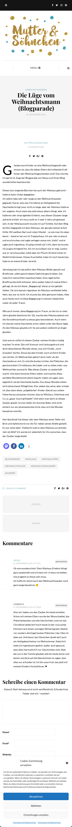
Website (7, 754)
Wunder (10, 473)
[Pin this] (42, 156)
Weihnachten (50, 459)
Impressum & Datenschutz (24, 822)
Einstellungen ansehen (36, 814)
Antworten (61, 562)
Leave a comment (15, 488)
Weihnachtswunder (43, 466)
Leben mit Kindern (36, 90)
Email (6, 743)
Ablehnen (36, 805)
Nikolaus (30, 459)
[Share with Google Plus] (38, 156)
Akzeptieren (36, 796)
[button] (67, 763)
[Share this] (30, 156)
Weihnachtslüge (15, 466)
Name (6, 732)
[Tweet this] (34, 156)
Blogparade (12, 459)
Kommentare (36, 147)
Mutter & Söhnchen (36, 143)
